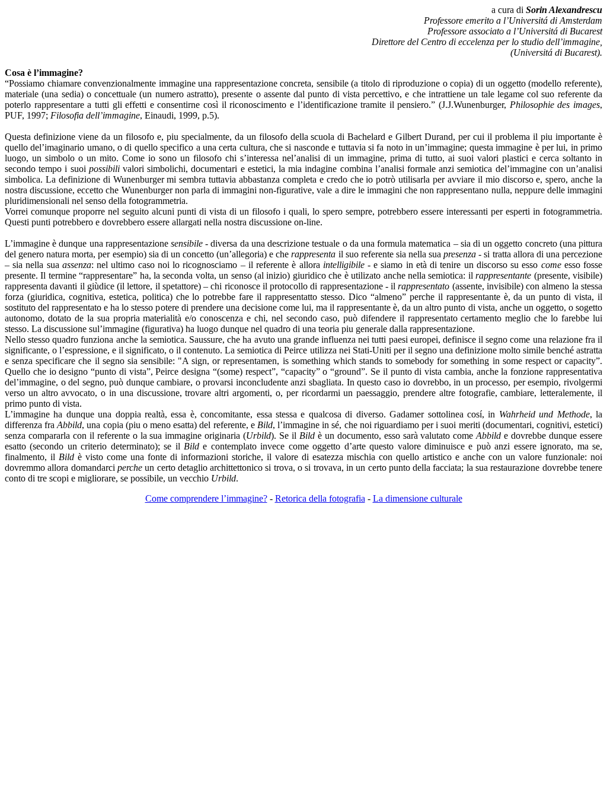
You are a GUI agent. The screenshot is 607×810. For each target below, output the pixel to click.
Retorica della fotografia (320, 498)
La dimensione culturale (417, 498)
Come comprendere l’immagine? (206, 498)
